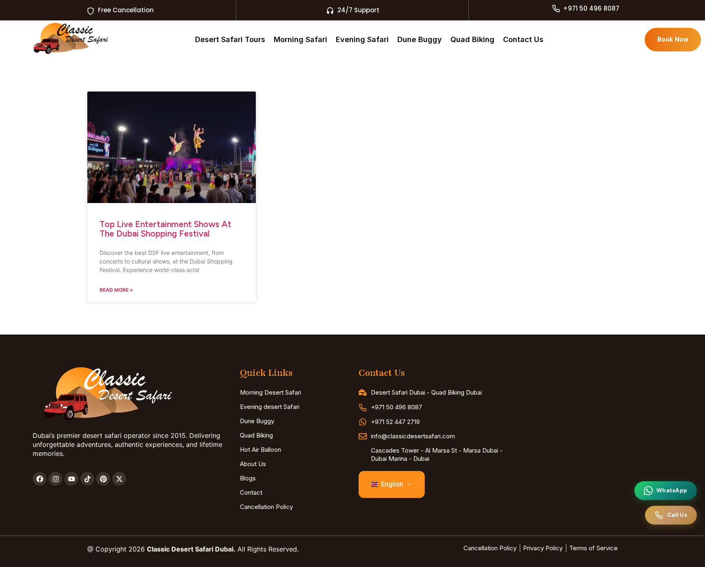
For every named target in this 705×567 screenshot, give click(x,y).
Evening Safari (362, 39)
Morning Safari (300, 39)
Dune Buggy (419, 39)
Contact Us (523, 39)
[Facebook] (40, 479)
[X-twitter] (119, 479)
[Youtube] (71, 479)
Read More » (116, 290)
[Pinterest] (103, 479)
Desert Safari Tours (230, 39)
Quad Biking (472, 39)
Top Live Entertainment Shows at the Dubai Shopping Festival (165, 229)
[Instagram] (55, 479)
